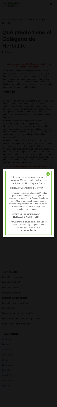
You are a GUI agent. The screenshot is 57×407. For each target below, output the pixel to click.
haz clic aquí (34, 206)
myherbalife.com (28, 230)
